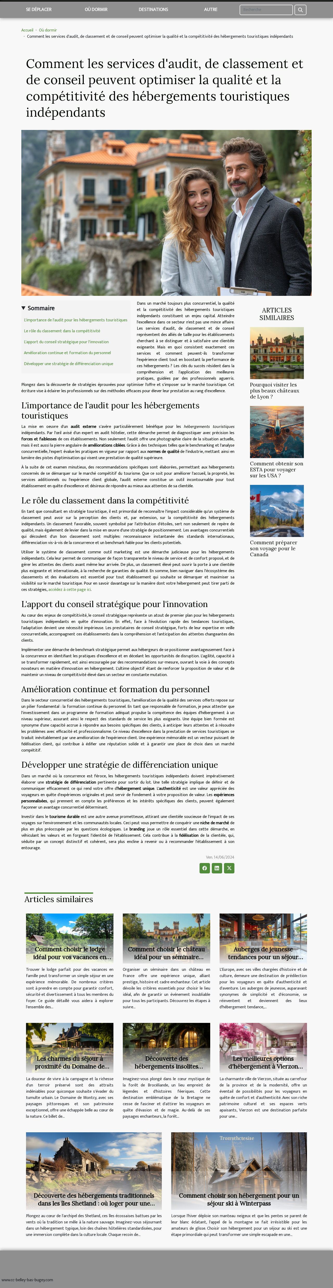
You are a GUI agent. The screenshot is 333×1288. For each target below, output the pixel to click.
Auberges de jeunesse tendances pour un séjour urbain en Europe (263, 956)
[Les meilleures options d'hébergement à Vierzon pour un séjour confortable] (263, 1047)
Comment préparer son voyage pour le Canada (273, 548)
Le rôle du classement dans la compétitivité (62, 331)
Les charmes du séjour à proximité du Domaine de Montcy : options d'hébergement (70, 1070)
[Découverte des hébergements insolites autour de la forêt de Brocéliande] (166, 1047)
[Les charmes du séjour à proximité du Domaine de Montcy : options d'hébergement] (69, 1047)
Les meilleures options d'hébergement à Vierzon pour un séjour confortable (263, 1066)
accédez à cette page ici (69, 589)
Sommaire (41, 308)
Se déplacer (39, 10)
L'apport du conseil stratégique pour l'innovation (66, 342)
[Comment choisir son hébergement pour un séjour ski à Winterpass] (239, 1170)
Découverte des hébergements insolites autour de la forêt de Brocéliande (166, 1070)
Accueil (27, 30)
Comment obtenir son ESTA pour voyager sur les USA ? (276, 469)
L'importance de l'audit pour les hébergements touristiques (75, 320)
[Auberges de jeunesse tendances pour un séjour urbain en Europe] (263, 938)
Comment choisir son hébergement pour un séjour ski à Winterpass (239, 1199)
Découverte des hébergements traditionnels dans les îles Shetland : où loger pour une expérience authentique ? (94, 1203)
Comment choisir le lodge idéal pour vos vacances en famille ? (69, 956)
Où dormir (96, 10)
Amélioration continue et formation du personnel (67, 353)
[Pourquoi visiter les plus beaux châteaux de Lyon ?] (277, 353)
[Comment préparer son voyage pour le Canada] (277, 510)
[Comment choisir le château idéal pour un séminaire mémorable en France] (166, 938)
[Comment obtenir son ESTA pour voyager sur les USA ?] (277, 431)
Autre (210, 10)
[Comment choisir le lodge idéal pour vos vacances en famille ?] (69, 938)
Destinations (153, 10)
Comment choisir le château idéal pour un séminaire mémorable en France (166, 956)
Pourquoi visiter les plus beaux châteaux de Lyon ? (274, 391)
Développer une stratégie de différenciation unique (68, 363)
